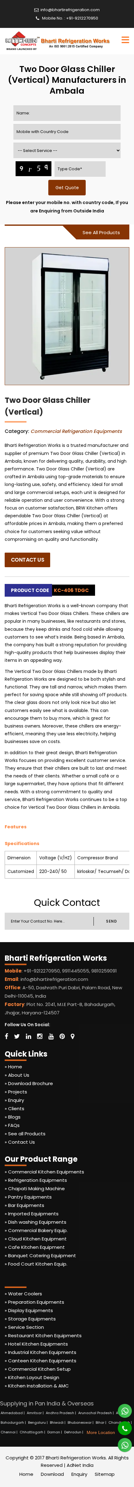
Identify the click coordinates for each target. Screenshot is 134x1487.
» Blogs (13, 1117)
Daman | (55, 1432)
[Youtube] (51, 1036)
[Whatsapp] (121, 1408)
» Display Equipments (29, 1310)
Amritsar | (36, 1412)
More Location (101, 1432)
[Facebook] (6, 1036)
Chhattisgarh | (33, 1432)
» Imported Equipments (32, 1213)
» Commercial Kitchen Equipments (44, 1172)
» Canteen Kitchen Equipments (40, 1360)
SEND (111, 921)
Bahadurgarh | (14, 1422)
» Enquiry (14, 1100)
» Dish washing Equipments (35, 1222)
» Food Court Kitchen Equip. (36, 1264)
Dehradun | (74, 1432)
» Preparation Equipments (34, 1302)
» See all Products (25, 1133)
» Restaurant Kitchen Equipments (43, 1335)
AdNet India (80, 1465)
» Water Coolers (23, 1293)
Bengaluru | (38, 1422)
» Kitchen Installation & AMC (37, 1385)
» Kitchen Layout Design (32, 1377)
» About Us (17, 1075)
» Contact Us (20, 1142)
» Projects (16, 1092)
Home (26, 1474)
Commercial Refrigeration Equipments (76, 431)
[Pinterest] (62, 1036)
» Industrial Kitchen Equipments (40, 1352)
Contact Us (27, 559)
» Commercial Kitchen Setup (38, 1369)
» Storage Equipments (30, 1319)
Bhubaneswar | (81, 1422)
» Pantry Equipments (28, 1197)
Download (52, 1474)
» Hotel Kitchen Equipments (36, 1344)
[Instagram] (39, 1036)
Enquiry (79, 1474)
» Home (13, 1066)
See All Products (101, 232)
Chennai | (9, 1432)
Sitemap (105, 1474)
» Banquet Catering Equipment (40, 1255)
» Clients (14, 1108)
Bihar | (101, 1422)
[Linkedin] (28, 1036)
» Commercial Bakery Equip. (36, 1230)
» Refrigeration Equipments (36, 1180)
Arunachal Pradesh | (96, 1412)
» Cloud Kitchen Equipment (36, 1238)
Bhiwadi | (58, 1422)
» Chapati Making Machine (35, 1188)
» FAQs (12, 1125)
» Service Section (24, 1327)
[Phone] (120, 1425)
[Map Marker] (72, 1036)
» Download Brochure (29, 1083)
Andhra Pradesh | (61, 1412)
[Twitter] (17, 1036)
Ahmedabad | (13, 1412)
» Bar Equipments (24, 1205)
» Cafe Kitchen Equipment (35, 1247)
